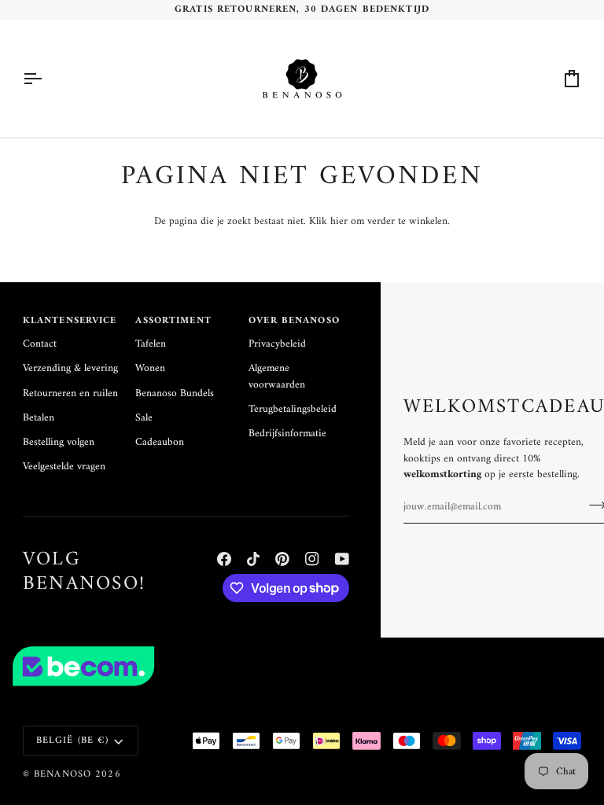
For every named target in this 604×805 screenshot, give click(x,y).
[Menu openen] (46, 79)
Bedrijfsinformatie (287, 434)
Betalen (38, 418)
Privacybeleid (277, 344)
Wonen (150, 368)
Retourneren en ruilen (70, 393)
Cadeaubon (159, 442)
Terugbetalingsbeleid (293, 409)
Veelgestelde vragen (64, 467)
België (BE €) (72, 740)
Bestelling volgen (58, 442)
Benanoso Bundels (174, 393)
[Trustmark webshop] (302, 667)
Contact (40, 344)
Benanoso (62, 774)
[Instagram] (312, 559)
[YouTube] (342, 559)
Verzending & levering (70, 368)
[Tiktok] (253, 559)
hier (339, 221)
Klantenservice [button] (70, 321)
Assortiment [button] (173, 321)
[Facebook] (224, 559)
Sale (144, 418)
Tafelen (150, 344)
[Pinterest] (282, 559)
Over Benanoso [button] (294, 321)
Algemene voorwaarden (277, 376)
